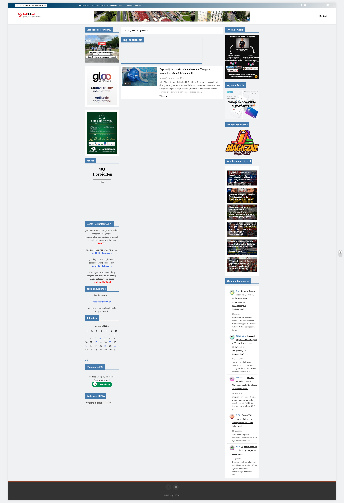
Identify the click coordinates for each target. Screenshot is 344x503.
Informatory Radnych (116, 5)
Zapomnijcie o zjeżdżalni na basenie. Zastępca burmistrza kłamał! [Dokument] (185, 71)
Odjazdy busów (98, 5)
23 (115, 345)
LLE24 (164, 77)
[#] (172, 16)
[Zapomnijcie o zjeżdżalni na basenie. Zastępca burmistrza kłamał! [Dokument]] (139, 76)
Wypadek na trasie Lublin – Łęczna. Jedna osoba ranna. (244, 450)
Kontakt (138, 5)
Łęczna (127, 83)
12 (96, 342)
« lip (87, 360)
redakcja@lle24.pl (102, 301)
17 (86, 345)
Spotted (130, 5)
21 (105, 345)
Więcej (163, 96)
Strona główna (84, 5)
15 (110, 342)
